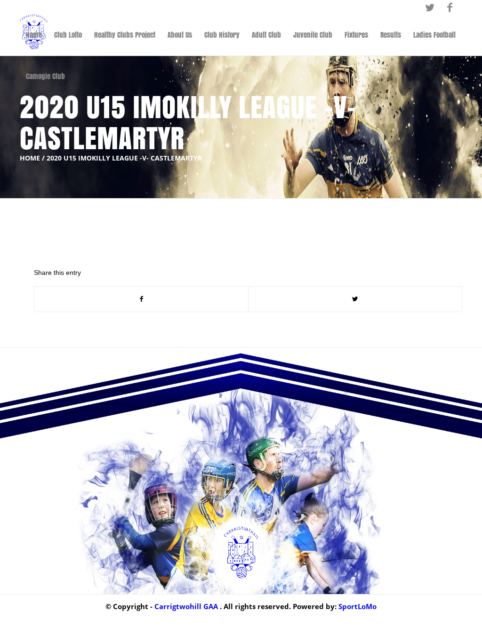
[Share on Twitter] (355, 299)
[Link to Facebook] (449, 7)
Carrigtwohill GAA (186, 606)
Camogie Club (45, 76)
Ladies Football (434, 35)
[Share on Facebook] (141, 299)
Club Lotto (68, 35)
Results (390, 35)
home (30, 157)
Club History (222, 35)
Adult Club (266, 35)
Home (34, 35)
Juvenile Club (312, 35)
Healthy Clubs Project (124, 35)
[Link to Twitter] (429, 7)
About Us (180, 35)
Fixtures (356, 35)
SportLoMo (357, 606)
